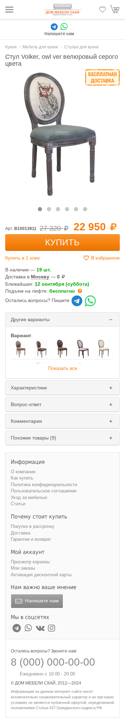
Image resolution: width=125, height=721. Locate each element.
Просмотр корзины (30, 561)
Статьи (18, 503)
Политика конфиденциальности (44, 484)
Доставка (20, 533)
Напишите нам (41, 600)
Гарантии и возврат (31, 539)
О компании (23, 471)
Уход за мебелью (29, 497)
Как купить (22, 478)
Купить (62, 242)
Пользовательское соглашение (43, 490)
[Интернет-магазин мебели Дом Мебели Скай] (62, 9)
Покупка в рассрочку (33, 526)
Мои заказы (23, 568)
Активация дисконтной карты (41, 574)
